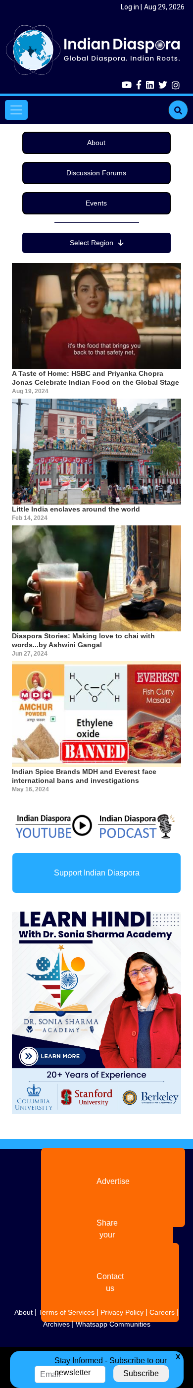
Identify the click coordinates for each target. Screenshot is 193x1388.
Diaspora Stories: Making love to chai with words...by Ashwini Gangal (83, 640)
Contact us (110, 1282)
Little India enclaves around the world (76, 509)
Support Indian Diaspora (97, 873)
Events (96, 203)
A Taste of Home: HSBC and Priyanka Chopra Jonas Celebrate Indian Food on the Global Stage (95, 377)
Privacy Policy (122, 1312)
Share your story (107, 1235)
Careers (162, 1312)
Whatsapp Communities (113, 1324)
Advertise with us (113, 1187)
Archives (56, 1324)
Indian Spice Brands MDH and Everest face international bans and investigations (84, 776)
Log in (130, 7)
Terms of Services (67, 1312)
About (96, 143)
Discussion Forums (96, 173)
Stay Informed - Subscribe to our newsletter (110, 1366)
